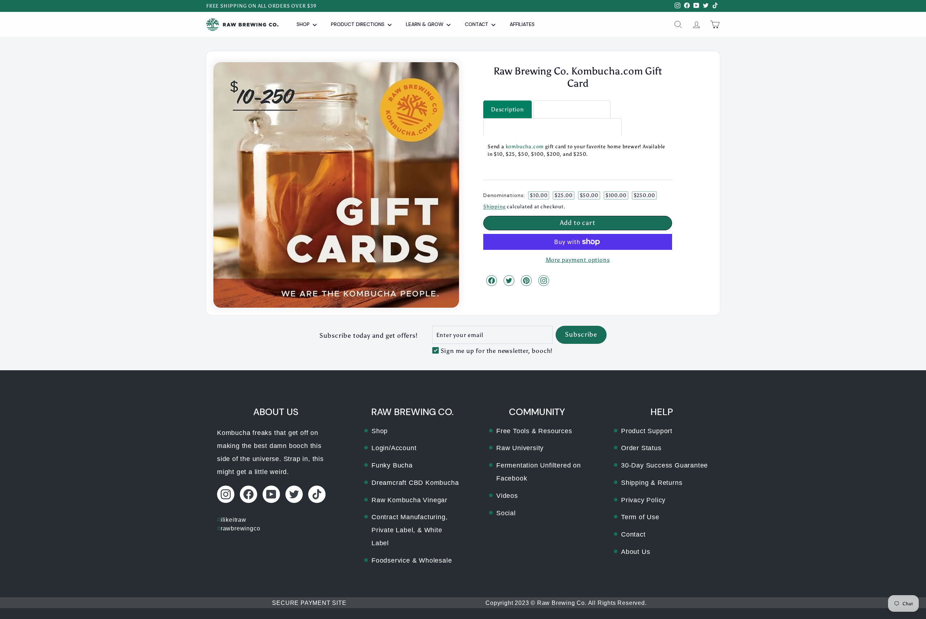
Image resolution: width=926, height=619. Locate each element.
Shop (304, 24)
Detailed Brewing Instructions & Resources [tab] (552, 126)
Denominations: (504, 195)
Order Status (641, 448)
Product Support (646, 431)
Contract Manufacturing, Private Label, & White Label (409, 530)
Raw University (520, 448)
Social (506, 513)
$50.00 (589, 195)
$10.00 (538, 195)
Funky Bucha (392, 465)
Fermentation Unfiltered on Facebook (538, 472)
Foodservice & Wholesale (411, 560)
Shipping (494, 206)
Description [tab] (507, 109)
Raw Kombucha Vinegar (409, 500)
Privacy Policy (643, 500)
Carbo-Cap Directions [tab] (572, 109)
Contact (477, 24)
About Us (635, 551)
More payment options (578, 259)
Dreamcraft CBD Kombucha (415, 482)
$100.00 (616, 195)
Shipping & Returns (651, 482)
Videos (507, 495)
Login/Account (393, 448)
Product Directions (358, 24)
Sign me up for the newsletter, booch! (497, 350)
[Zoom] (336, 185)
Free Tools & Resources (534, 431)
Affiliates (522, 24)
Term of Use (640, 517)
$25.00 (563, 195)
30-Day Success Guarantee (664, 465)
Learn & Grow (425, 24)
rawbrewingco (238, 528)
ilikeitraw (231, 520)
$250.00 (644, 195)
